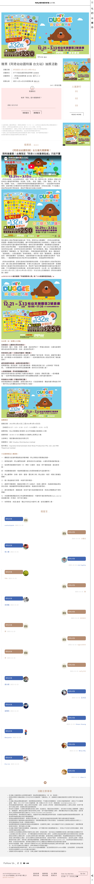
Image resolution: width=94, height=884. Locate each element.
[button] (65, 69)
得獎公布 (36, 81)
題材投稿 (36, 873)
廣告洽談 (36, 875)
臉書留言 (37, 113)
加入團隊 (54, 873)
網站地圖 (45, 875)
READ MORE (76, 114)
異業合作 (54, 875)
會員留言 (26, 113)
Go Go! (83, 873)
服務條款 (45, 873)
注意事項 (36, 73)
